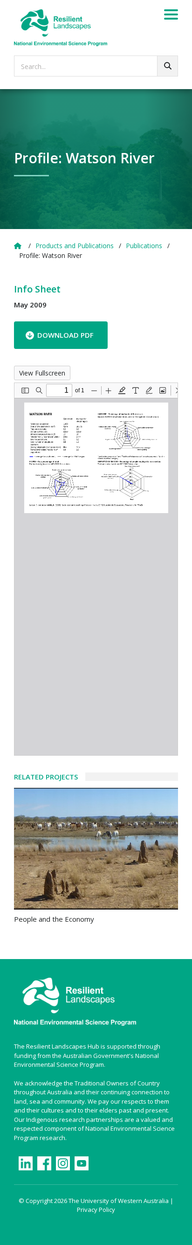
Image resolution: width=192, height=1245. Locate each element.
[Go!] (167, 66)
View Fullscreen (42, 373)
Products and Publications (74, 245)
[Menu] (171, 15)
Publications (144, 245)
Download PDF (65, 335)
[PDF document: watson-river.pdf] (96, 569)
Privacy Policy (96, 1209)
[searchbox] (96, 66)
